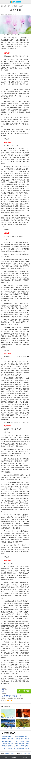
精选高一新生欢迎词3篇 (22, 739)
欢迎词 (21, 6)
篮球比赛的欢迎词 (6, 736)
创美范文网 (13, 757)
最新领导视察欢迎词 (21, 736)
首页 (9, 6)
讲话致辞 (14, 6)
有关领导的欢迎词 (6, 741)
